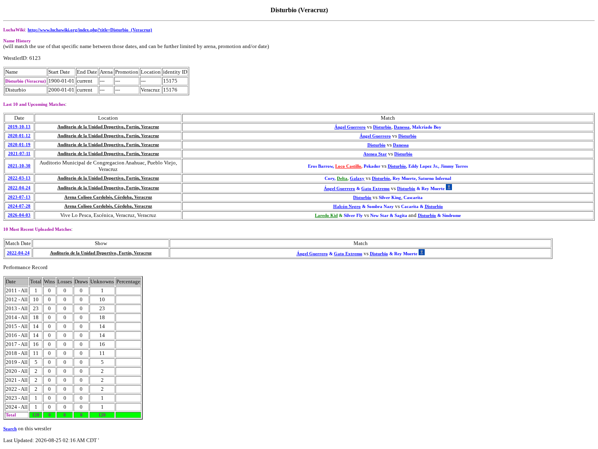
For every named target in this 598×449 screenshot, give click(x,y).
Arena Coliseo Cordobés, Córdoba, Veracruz (108, 197)
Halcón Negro (347, 206)
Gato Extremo (375, 188)
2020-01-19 (19, 144)
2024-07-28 (19, 206)
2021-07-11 (19, 153)
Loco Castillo (348, 166)
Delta (342, 178)
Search (10, 429)
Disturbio (382, 127)
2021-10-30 (19, 166)
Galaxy (357, 178)
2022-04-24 (19, 188)
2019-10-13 (19, 127)
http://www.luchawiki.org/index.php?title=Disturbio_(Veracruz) (90, 30)
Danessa (402, 127)
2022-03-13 (19, 178)
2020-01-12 (19, 136)
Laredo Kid (326, 215)
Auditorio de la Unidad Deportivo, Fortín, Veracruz (108, 127)
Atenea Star (375, 154)
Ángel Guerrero (350, 127)
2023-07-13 (19, 197)
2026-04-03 (19, 215)
